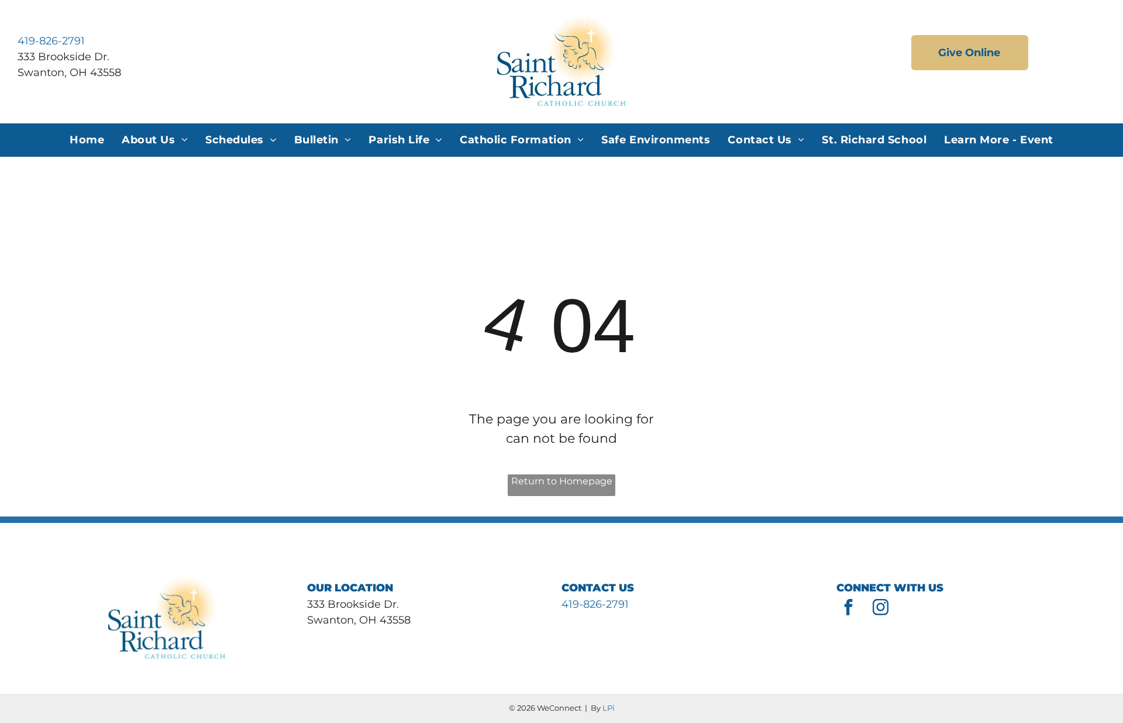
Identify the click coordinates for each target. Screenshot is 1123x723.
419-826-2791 (51, 41)
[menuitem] (87, 140)
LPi (608, 707)
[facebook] (848, 608)
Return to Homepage (561, 481)
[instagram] (880, 608)
